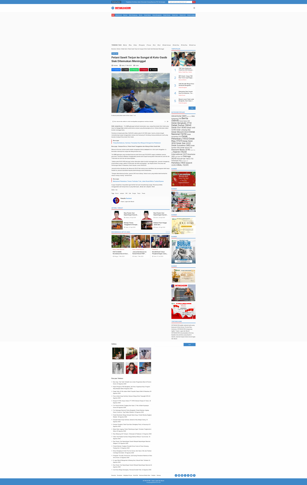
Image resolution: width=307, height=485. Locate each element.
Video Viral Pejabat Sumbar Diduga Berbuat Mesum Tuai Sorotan (131, 436)
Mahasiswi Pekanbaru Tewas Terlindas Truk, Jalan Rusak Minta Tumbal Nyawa (138, 181)
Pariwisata (176, 161)
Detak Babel (147, 15)
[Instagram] (179, 475)
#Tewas (149, 45)
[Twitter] (185, 475)
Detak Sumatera (180, 145)
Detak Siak (115, 53)
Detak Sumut (186, 147)
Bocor (117, 193)
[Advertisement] (153, 30)
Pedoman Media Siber (144, 475)
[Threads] (182, 475)
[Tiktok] (188, 475)
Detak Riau (119, 249)
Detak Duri (175, 15)
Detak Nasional (183, 133)
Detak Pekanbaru (180, 137)
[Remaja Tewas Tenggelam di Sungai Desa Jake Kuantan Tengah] (117, 225)
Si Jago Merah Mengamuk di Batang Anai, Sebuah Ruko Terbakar (130, 460)
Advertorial (118, 15)
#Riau (130, 45)
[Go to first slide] (169, 232)
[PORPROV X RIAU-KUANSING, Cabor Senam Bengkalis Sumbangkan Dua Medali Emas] (140, 241)
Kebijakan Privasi (127, 475)
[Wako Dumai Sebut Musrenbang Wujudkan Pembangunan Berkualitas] (160, 241)
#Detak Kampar (166, 45)
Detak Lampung (191, 15)
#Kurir (159, 45)
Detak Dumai (166, 15)
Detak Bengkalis (157, 15)
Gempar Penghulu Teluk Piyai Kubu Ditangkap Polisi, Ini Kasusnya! (131, 424)
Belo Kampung (133, 15)
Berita (140, 15)
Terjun (138, 193)
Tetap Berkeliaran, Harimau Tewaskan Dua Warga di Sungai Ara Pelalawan (137, 143)
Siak (130, 193)
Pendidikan (185, 160)
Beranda (113, 475)
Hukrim (124, 249)
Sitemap (159, 475)
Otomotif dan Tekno (185, 159)
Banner (125, 15)
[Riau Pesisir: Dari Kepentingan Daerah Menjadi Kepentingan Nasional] (146, 215)
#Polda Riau (184, 45)
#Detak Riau (176, 45)
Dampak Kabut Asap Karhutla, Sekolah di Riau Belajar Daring (129, 419)
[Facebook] (176, 475)
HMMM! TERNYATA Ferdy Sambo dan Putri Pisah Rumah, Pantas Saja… (140, 2)
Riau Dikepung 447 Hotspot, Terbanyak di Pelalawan (127, 434)
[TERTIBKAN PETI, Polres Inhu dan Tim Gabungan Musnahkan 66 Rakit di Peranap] (121, 241)
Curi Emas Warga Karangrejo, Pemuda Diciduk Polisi (127, 470)
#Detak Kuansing (193, 45)
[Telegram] (191, 475)
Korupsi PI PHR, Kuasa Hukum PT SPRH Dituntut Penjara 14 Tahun (131, 401)
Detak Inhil (183, 15)
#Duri (154, 45)
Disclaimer (119, 475)
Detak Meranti (180, 132)
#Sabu (135, 45)
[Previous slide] (167, 232)
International (179, 154)
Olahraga (134, 251)
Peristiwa (178, 163)
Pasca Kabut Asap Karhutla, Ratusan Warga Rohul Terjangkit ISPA (131, 396)
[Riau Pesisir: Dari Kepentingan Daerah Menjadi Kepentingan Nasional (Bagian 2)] (117, 215)
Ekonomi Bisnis (182, 79)
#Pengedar (142, 45)
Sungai (134, 193)
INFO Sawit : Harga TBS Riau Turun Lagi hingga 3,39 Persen (186, 77)
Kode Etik (135, 475)
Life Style (178, 156)
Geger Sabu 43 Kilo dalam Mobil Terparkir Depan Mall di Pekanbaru (131, 391)
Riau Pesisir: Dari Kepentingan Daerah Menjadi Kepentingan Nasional (131, 465)
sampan (122, 193)
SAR (126, 193)
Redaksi (129, 198)
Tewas (143, 193)
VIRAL (182, 165)
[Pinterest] (194, 475)
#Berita (125, 45)
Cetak (137, 65)
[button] (194, 2)
